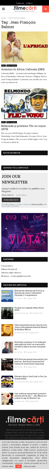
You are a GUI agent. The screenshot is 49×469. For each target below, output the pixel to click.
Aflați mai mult (29, 466)
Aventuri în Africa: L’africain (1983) (22, 69)
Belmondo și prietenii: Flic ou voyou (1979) (23, 127)
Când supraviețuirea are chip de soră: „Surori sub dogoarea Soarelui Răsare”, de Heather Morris (31, 327)
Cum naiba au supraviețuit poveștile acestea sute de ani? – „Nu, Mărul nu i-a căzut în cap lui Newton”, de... (30, 395)
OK (18, 466)
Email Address (8, 195)
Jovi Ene (20, 298)
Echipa (29, 3)
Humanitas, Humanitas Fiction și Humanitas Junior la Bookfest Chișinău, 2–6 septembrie (29, 292)
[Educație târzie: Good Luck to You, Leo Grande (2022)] (7, 382)
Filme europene (11, 65)
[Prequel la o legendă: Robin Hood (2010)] (7, 313)
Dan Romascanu (23, 313)
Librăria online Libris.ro (11, 273)
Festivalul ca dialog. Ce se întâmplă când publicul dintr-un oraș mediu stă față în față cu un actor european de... (30, 345)
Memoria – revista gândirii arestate (16, 276)
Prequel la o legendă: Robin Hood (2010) (29, 309)
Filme (3, 65)
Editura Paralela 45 (9, 269)
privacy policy (37, 204)
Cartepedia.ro (7, 266)
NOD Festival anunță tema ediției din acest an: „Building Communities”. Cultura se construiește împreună (31, 361)
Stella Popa (21, 333)
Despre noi (20, 3)
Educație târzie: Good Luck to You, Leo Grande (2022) (30, 377)
